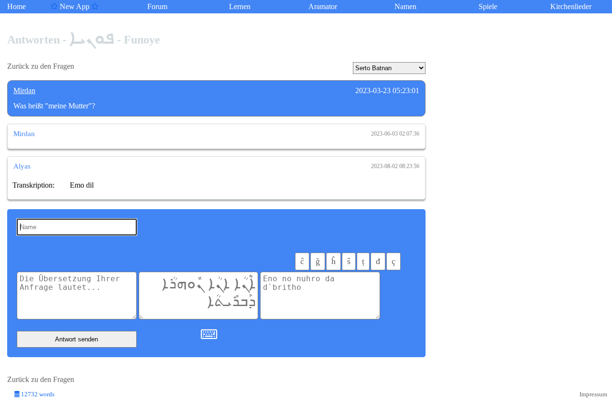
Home (16, 6)
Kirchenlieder (570, 6)
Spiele (488, 6)
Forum (157, 6)
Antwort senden (76, 339)
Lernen (240, 6)
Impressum (593, 394)
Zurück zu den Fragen (40, 66)
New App (74, 6)
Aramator (322, 6)
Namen (405, 6)
